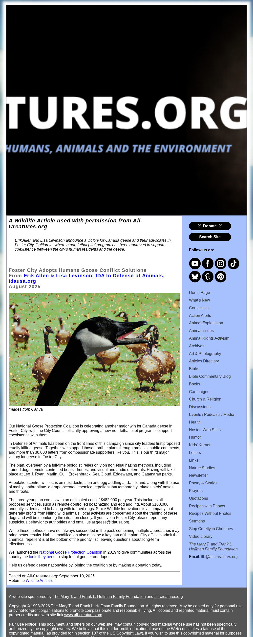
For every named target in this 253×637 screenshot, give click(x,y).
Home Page (199, 292)
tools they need (42, 557)
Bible (193, 369)
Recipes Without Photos (210, 513)
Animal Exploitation (206, 323)
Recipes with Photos (207, 506)
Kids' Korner (200, 445)
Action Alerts (200, 315)
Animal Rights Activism (209, 338)
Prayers (196, 491)
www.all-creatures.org (83, 615)
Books (194, 384)
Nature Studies (202, 468)
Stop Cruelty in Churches (211, 529)
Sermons (197, 521)
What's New (199, 300)
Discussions (200, 407)
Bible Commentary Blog (210, 376)
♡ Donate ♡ (210, 226)
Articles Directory (204, 361)
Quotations (198, 498)
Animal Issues (201, 331)
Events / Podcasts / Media (211, 414)
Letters (195, 452)
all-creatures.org (168, 596)
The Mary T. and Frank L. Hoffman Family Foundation (99, 596)
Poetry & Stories (203, 483)
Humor (195, 437)
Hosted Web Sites (205, 430)
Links (193, 460)
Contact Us (199, 308)
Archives (196, 346)
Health (195, 422)
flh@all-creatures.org (219, 557)
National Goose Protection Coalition (70, 552)
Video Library (200, 536)
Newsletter (198, 475)
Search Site (210, 237)
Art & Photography (205, 354)
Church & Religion (205, 399)
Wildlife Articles (39, 580)
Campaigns (199, 392)
